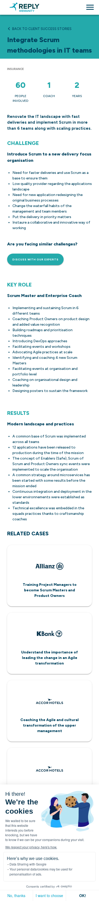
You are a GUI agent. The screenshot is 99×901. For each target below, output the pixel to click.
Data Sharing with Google (28, 864)
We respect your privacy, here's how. (31, 847)
